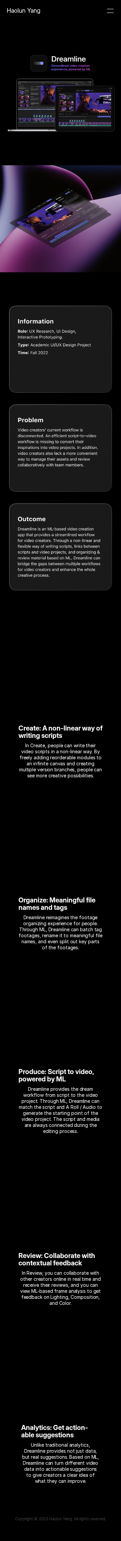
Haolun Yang (23, 10)
